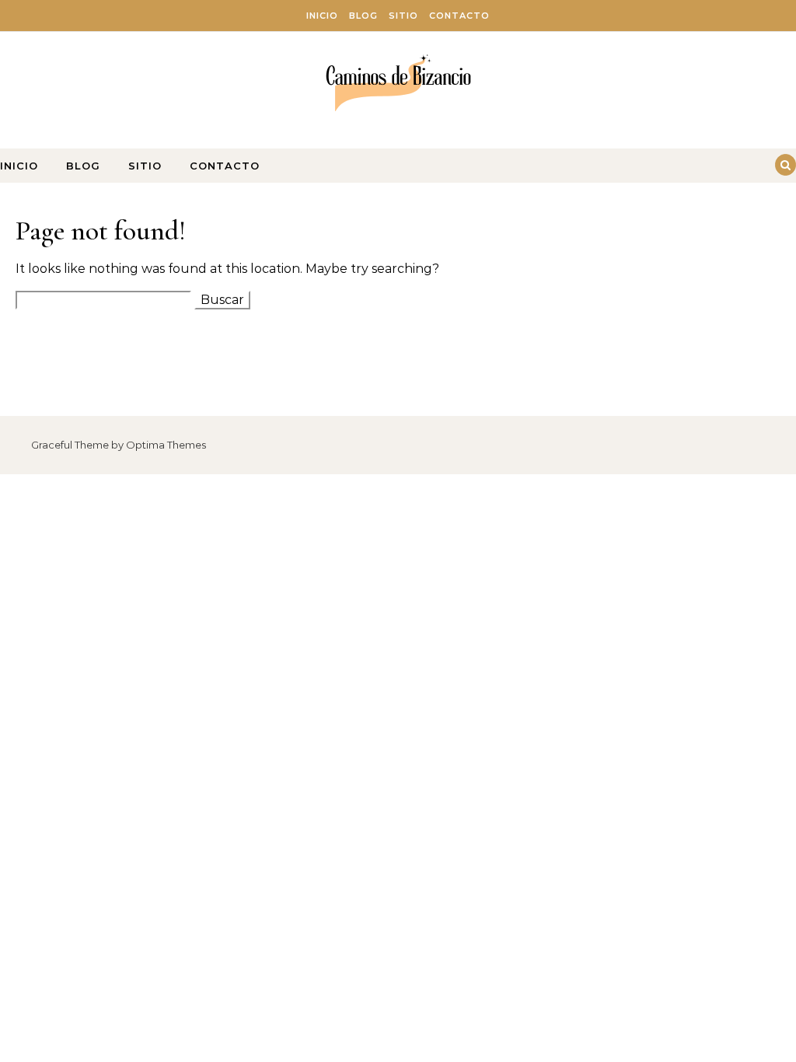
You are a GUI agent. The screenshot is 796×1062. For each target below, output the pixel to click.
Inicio (322, 15)
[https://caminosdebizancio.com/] (398, 84)
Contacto (459, 15)
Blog (363, 15)
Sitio (403, 15)
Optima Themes (166, 444)
